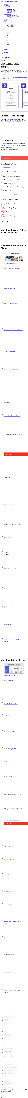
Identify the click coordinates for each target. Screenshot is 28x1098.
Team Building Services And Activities (13, 330)
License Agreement (8, 1017)
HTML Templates (11, 12)
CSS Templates (7, 1052)
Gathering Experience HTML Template (13, 434)
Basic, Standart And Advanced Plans (13, 794)
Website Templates (11, 7)
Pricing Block (7, 874)
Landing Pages (7, 1084)
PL (7, 39)
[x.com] (1, 1095)
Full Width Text (7, 402)
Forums (5, 20)
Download (6, 4)
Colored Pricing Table (9, 891)
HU (8, 45)
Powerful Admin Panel (9, 263)
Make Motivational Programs (11, 303)
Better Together (7, 624)
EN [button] (4, 29)
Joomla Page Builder (11, 17)
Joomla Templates (11, 11)
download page (9, 147)
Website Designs (10, 9)
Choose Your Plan (8, 846)
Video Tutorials (10, 24)
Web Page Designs (8, 1083)
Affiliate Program (8, 1035)
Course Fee (6, 761)
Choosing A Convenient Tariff (11, 776)
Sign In (5, 49)
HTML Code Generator (9, 1073)
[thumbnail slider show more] (1, 237)
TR (7, 42)
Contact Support (10, 26)
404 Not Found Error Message (11, 569)
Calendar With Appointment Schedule (13, 524)
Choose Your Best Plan (9, 731)
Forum (5, 1038)
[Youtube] (1, 1093)
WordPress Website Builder (13, 16)
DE (8, 32)
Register (6, 52)
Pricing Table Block (9, 904)
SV (7, 47)
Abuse (5, 1021)
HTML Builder (9, 119)
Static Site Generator (9, 1072)
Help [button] (5, 22)
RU (8, 43)
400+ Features (7, 5)
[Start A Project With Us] (14, 674)
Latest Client (7, 477)
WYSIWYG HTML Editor (10, 1070)
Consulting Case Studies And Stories (13, 370)
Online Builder (7, 167)
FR (7, 35)
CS (7, 46)
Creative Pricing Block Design (11, 749)
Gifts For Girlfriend (8, 537)
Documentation (10, 25)
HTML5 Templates (8, 1055)
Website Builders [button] (7, 14)
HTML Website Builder (12, 15)
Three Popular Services (9, 351)
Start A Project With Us (9, 675)
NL (8, 33)
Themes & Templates (9, 1044)
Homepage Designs (8, 1085)
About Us (6, 1019)
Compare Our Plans (8, 607)
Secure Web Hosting (9, 680)
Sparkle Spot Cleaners (9, 504)
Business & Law (19, 77)
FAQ (5, 1031)
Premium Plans (7, 716)
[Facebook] (1, 1090)
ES (7, 37)
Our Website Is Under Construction (12, 268)
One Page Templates (9, 1056)
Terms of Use (7, 1014)
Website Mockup (8, 1087)
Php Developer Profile (9, 288)
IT (7, 36)
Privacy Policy (7, 1016)
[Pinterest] (1, 1097)
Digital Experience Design (10, 859)
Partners (6, 1020)
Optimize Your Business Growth (12, 416)
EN (8, 30)
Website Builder (8, 1064)
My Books (6, 588)
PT (7, 40)
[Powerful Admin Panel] (14, 261)
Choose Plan (7, 937)
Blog (5, 21)
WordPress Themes (11, 10)
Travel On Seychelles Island (11, 704)
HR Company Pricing (9, 972)
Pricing (5, 19)
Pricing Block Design (9, 954)
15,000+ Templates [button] (8, 6)
